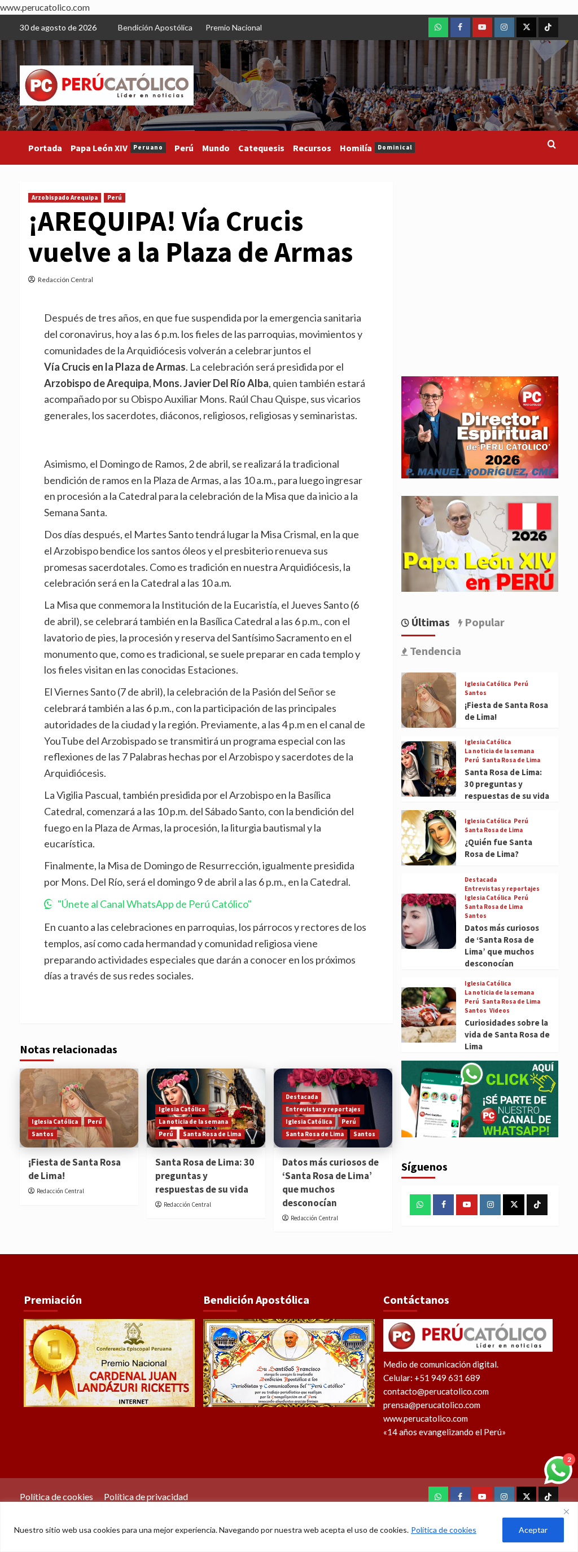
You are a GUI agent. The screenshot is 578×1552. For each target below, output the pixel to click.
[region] (289, 1527)
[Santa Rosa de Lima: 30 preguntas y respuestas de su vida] (429, 769)
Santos (43, 1134)
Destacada (302, 1097)
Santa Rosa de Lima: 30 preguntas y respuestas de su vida (204, 1175)
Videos (499, 1011)
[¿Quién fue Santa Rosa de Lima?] (429, 837)
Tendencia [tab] (434, 651)
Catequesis (261, 147)
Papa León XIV (117, 147)
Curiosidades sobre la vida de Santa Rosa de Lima (507, 1034)
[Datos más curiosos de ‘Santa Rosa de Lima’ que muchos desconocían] (429, 921)
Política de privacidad (146, 1496)
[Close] (566, 1511)
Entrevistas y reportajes (323, 1109)
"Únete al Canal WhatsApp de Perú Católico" (155, 904)
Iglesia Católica (55, 1121)
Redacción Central (65, 279)
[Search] (552, 145)
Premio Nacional (233, 27)
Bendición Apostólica (155, 27)
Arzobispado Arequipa (65, 197)
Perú (184, 147)
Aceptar (533, 1530)
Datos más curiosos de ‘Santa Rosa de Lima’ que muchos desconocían (330, 1182)
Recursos (312, 147)
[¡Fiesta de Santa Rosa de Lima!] (429, 700)
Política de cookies (443, 1530)
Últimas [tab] (429, 622)
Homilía (376, 147)
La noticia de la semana (193, 1121)
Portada (45, 147)
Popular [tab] (483, 622)
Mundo (216, 147)
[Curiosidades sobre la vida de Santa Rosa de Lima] (429, 1015)
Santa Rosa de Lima (212, 1134)
